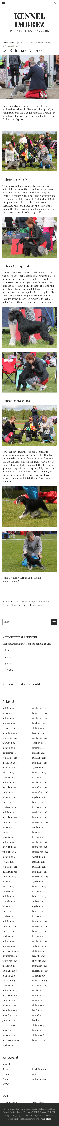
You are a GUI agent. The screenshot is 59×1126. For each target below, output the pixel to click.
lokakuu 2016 (9, 797)
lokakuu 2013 (8, 881)
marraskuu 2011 (40, 926)
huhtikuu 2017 (9, 782)
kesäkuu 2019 (38, 732)
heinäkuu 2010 (9, 955)
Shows (15, 46)
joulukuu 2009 (9, 970)
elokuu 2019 (38, 727)
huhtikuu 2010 (39, 960)
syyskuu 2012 (38, 906)
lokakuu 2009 (9, 975)
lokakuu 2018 (8, 747)
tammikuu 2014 (39, 871)
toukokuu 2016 (39, 807)
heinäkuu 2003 (39, 1040)
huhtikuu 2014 (39, 866)
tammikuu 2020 (10, 723)
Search (54, 3)
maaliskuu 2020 (39, 718)
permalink (38, 605)
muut (34, 1073)
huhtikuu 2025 (9, 708)
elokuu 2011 (8, 931)
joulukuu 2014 (9, 851)
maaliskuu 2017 (39, 782)
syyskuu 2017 (38, 767)
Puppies (6, 1078)
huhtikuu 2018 (39, 757)
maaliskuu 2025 (39, 708)
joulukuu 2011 (9, 926)
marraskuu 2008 (40, 1000)
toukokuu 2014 (9, 866)
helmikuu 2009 (9, 995)
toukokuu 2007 (9, 1030)
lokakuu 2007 (38, 1020)
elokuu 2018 (38, 747)
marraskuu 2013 (40, 876)
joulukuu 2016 (9, 792)
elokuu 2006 (38, 1035)
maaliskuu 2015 (39, 841)
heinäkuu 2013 (39, 886)
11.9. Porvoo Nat (10, 663)
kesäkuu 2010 (38, 955)
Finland (47, 42)
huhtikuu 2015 (9, 841)
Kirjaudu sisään (10, 1102)
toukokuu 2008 (9, 1015)
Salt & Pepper (39, 1078)
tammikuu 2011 (9, 945)
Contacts (6, 656)
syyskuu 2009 (38, 975)
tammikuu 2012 (39, 921)
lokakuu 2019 (38, 723)
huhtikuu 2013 (9, 896)
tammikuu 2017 (39, 787)
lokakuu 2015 (8, 827)
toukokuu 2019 (9, 737)
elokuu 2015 (8, 832)
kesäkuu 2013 (8, 891)
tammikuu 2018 (39, 762)
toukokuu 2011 (39, 936)
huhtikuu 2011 (9, 941)
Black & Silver (37, 42)
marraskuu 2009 (40, 970)
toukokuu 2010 (9, 960)
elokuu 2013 (8, 886)
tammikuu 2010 (39, 965)
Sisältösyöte (38, 1102)
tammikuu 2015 (39, 846)
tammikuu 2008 (39, 1015)
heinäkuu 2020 (39, 713)
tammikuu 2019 (10, 742)
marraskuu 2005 (10, 1040)
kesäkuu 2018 (38, 752)
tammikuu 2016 (39, 817)
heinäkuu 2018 (9, 752)
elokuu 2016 (8, 802)
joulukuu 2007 (9, 1020)
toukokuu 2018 (9, 757)
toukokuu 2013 (39, 891)
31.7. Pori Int (8, 670)
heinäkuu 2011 (39, 931)
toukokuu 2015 (39, 836)
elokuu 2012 (8, 911)
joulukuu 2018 (39, 742)
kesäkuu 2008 (39, 1010)
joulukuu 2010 (39, 945)
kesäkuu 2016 (9, 807)
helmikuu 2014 (9, 871)
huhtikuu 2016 (9, 812)
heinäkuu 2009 (39, 980)
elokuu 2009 (8, 980)
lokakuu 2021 (8, 713)
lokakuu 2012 (8, 906)
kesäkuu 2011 (8, 936)
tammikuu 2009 (40, 995)
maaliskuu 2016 (39, 812)
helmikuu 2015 (9, 846)
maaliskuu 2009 (40, 990)
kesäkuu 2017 (8, 777)
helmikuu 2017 (9, 787)
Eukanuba (7, 650)
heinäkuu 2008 (9, 1010)
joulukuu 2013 (9, 876)
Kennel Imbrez (29, 20)
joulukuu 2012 (39, 901)
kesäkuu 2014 (38, 861)
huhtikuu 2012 (9, 921)
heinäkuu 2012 (39, 911)
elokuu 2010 (38, 950)
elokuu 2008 (38, 1005)
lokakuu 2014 (9, 856)
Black (27, 42)
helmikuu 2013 (39, 896)
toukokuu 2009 (39, 985)
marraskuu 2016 (40, 792)
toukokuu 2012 (39, 916)
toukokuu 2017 (39, 777)
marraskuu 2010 (10, 950)
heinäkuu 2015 (39, 832)
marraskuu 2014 (40, 851)
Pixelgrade (46, 1118)
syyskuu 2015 (38, 827)
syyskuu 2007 (9, 1025)
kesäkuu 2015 (8, 836)
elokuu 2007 (38, 1025)
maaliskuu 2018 (9, 762)
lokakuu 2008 (9, 1005)
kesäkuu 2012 (9, 916)
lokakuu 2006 (9, 1035)
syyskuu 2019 (8, 727)
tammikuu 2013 (9, 901)
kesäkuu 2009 (9, 985)
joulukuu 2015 (9, 822)
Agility (35, 1064)
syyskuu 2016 (38, 797)
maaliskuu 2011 (39, 941)
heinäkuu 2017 (39, 772)
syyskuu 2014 (38, 856)
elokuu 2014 (8, 861)
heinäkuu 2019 (9, 732)
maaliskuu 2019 (39, 737)
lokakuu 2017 (8, 767)
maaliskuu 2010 (10, 965)
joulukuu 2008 (9, 1000)
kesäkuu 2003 (9, 1045)
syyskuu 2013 (38, 881)
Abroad (6, 1064)
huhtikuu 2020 (9, 718)
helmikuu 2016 (9, 817)
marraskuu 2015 (40, 822)
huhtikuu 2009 (9, 990)
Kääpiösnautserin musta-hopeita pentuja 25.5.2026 (27, 643)
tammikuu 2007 (39, 1030)
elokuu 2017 (8, 772)
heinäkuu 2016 (39, 802)
